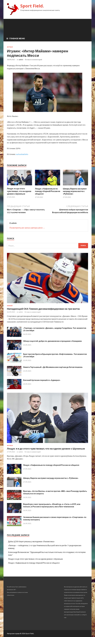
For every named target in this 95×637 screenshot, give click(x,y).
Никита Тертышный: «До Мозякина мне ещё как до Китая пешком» (53, 367)
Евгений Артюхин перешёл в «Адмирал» (41, 380)
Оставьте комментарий (33, 59)
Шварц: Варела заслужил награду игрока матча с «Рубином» (75, 191)
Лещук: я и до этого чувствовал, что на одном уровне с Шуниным (19, 191)
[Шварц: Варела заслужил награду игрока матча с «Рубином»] (75, 186)
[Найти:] (47, 245)
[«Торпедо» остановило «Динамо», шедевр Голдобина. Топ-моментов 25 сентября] (14, 336)
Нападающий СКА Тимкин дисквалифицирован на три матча (43, 308)
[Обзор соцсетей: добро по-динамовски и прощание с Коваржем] (14, 349)
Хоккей (10, 305)
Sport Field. (32, 6)
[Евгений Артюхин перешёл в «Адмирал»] (14, 388)
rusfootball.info (22, 154)
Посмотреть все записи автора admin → (27, 228)
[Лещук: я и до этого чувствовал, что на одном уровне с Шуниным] (19, 186)
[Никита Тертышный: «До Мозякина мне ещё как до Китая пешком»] (14, 375)
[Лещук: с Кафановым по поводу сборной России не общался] (47, 186)
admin (21, 59)
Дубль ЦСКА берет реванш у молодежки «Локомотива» (31, 541)
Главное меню (17, 38)
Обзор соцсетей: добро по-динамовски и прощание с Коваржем (52, 341)
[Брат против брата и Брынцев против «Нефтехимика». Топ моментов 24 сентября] (14, 362)
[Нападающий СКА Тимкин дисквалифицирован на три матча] (47, 303)
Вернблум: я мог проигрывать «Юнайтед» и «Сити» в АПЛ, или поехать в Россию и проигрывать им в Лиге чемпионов (51, 505)
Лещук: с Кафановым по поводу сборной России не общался (47, 191)
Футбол (10, 47)
